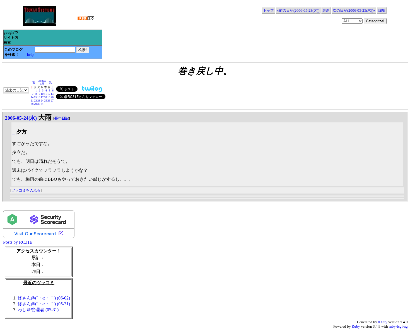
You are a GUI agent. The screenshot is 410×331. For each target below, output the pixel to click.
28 (32, 103)
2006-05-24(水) (21, 118)
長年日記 (61, 118)
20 (52, 97)
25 (45, 100)
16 (38, 97)
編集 (381, 10)
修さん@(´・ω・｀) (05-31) (44, 303)
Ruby (356, 326)
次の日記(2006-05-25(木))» (354, 10)
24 (42, 100)
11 (45, 93)
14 (32, 97)
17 (42, 97)
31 (42, 103)
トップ (268, 10)
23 (38, 100)
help (30, 54)
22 (35, 100)
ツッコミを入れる (25, 190)
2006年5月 (42, 82)
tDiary (382, 322)
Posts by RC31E (17, 242)
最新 (326, 10)
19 (48, 97)
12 (48, 93)
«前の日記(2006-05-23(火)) (298, 10)
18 (45, 97)
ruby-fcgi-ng (398, 326)
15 (35, 97)
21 (32, 100)
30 (38, 103)
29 (35, 103)
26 (48, 100)
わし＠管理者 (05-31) (38, 309)
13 (52, 93)
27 (52, 100)
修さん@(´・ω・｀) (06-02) (44, 298)
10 (42, 93)
